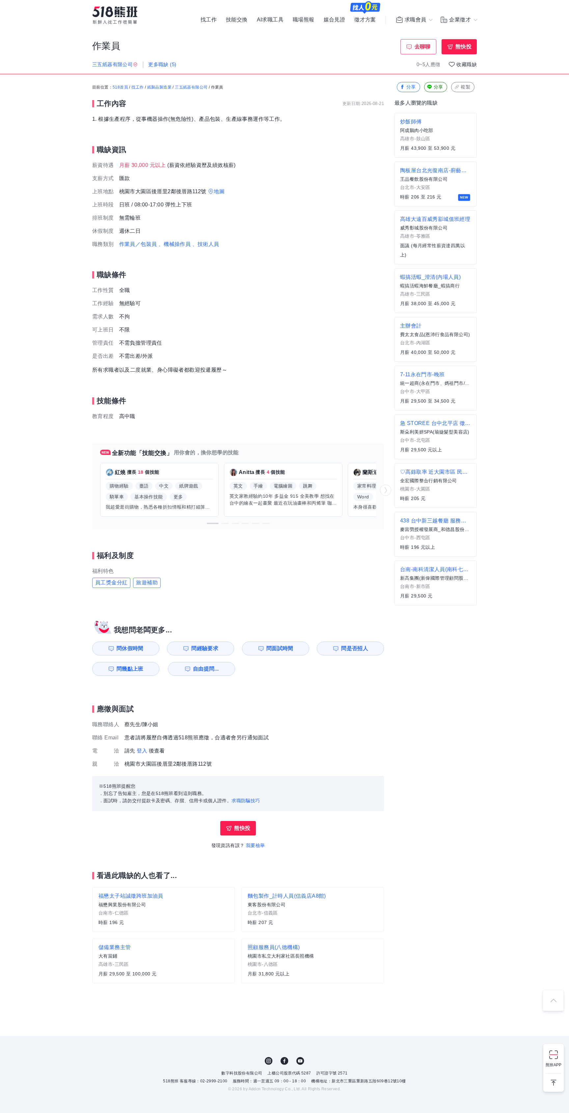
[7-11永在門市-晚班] (435, 388)
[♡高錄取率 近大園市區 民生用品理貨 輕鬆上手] (435, 486)
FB (284, 1061)
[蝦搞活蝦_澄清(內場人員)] (435, 291)
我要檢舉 (255, 845)
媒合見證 (334, 19)
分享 (411, 87)
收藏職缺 (466, 64)
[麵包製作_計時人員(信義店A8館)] (313, 910)
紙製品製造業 (159, 87)
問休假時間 (130, 648)
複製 (465, 87)
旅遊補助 (147, 582)
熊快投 (463, 46)
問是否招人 (354, 648)
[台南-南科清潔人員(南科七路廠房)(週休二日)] (435, 583)
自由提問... (206, 669)
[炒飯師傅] (435, 135)
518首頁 (120, 87)
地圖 (219, 191)
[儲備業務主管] (163, 961)
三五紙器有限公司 (191, 87)
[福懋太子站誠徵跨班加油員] (163, 910)
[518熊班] (115, 15)
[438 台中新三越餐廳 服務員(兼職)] (435, 534)
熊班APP (553, 1065)
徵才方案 (365, 19)
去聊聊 (423, 46)
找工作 (209, 19)
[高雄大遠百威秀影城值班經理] (435, 237)
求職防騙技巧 (245, 800)
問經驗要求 (204, 648)
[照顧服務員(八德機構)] (313, 961)
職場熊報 (303, 19)
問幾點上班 (130, 669)
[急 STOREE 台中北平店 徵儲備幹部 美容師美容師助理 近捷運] (435, 437)
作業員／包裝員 (138, 244)
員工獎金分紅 (111, 582)
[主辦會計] (435, 339)
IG (269, 1061)
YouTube (300, 1061)
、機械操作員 (174, 244)
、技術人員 (205, 244)
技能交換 (237, 19)
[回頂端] (553, 1000)
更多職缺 (162, 64)
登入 (142, 751)
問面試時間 (279, 648)
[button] (213, 523)
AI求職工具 (270, 19)
